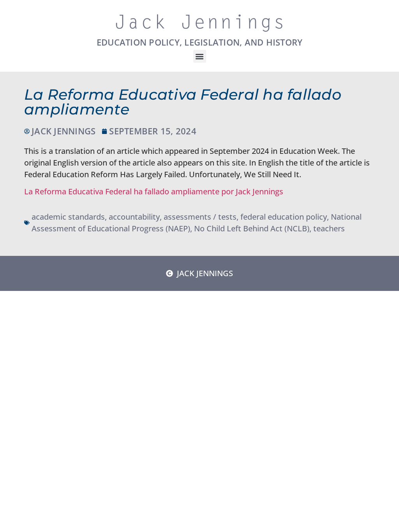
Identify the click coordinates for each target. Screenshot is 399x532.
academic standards (68, 216)
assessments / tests (200, 216)
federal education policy (283, 216)
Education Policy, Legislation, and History (200, 42)
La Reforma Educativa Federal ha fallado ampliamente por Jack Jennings (153, 191)
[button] (199, 56)
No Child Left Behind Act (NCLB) (251, 228)
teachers (329, 228)
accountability (134, 216)
